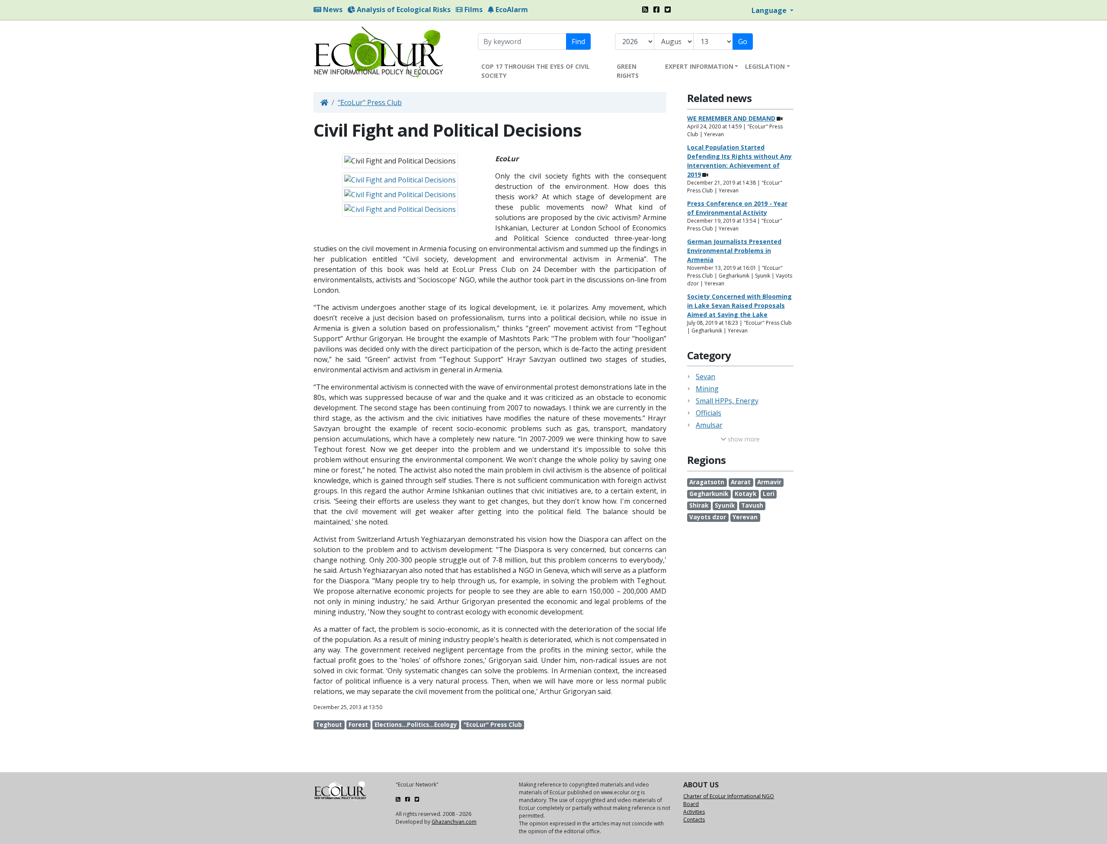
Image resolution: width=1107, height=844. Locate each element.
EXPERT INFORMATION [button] (699, 66)
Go (742, 41)
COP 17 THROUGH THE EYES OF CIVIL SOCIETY (535, 71)
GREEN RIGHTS (628, 71)
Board (691, 804)
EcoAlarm (511, 9)
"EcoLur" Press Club (370, 102)
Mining (707, 388)
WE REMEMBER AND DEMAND (731, 118)
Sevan (705, 376)
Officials (708, 413)
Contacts (694, 819)
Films (473, 9)
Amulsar (709, 425)
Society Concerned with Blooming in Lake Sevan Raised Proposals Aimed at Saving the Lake (739, 305)
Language (770, 10)
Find (578, 41)
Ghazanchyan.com (454, 821)
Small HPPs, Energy (727, 401)
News (331, 9)
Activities (694, 811)
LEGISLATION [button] (765, 66)
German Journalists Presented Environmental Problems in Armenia (734, 250)
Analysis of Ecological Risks (403, 9)
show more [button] (743, 439)
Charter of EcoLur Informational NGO (728, 796)
